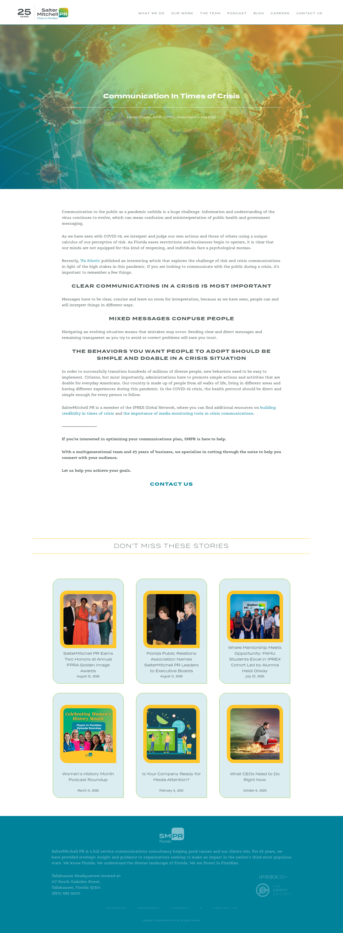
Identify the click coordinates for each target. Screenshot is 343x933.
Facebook (116, 908)
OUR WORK (182, 13)
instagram (148, 908)
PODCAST (237, 13)
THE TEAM (210, 13)
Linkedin (180, 908)
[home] (43, 12)
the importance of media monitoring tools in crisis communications (188, 414)
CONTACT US (309, 13)
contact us (225, 908)
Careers (280, 13)
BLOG (258, 13)
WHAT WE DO (151, 13)
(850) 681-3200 (66, 893)
